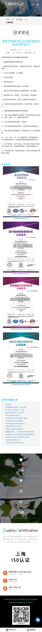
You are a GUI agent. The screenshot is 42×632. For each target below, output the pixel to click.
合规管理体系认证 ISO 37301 (13, 426)
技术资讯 (19, 20)
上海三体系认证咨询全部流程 (14, 442)
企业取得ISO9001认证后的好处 (14, 421)
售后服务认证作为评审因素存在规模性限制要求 (19, 434)
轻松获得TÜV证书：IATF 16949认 (14, 413)
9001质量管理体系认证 (21, 218)
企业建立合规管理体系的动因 (14, 429)
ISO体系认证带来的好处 (12, 440)
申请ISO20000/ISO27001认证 (13, 415)
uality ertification (20, 530)
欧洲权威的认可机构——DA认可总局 (15, 407)
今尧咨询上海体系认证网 (19, 599)
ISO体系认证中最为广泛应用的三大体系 (17, 437)
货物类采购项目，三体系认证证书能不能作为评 (19, 432)
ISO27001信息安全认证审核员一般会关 (16, 418)
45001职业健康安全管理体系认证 (21, 329)
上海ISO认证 (13, 3)
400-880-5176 (13, 582)
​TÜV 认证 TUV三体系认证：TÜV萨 (14, 410)
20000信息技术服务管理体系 (21, 384)
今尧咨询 (29, 602)
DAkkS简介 (8, 404)
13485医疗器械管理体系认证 (21, 274)
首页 (8, 20)
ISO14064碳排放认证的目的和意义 (15, 423)
